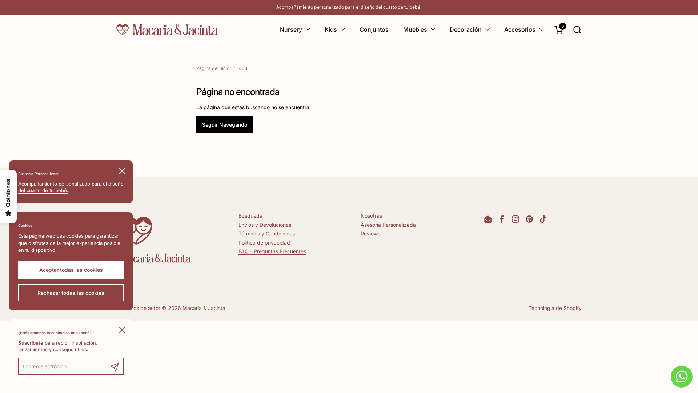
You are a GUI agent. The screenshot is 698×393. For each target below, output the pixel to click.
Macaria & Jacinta (203, 308)
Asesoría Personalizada (388, 225)
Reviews (370, 233)
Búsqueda (250, 216)
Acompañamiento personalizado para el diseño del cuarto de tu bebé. (349, 7)
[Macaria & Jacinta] (167, 29)
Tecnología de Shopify (555, 308)
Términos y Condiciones (266, 233)
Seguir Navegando (224, 125)
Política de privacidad (264, 242)
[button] (577, 29)
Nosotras (371, 216)
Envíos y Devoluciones (264, 225)
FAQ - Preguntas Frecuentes (272, 251)
